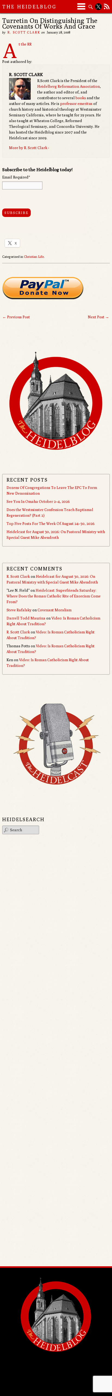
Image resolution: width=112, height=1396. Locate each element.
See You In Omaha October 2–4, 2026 (38, 501)
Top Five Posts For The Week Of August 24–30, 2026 (51, 523)
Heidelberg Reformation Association (68, 86)
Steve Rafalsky (19, 610)
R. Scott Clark (23, 32)
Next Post (98, 317)
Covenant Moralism (54, 610)
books (81, 98)
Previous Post (16, 317)
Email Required (16, 177)
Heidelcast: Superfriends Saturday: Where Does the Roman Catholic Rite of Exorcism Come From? (54, 596)
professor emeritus (76, 103)
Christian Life (34, 257)
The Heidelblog (29, 7)
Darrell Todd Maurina (26, 618)
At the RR (25, 44)
